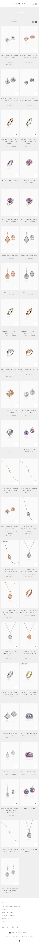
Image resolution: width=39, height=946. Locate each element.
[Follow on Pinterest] (8, 927)
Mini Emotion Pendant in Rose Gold (10, 572)
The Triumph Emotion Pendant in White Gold (29, 572)
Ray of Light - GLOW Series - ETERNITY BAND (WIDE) (10, 331)
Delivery (4, 909)
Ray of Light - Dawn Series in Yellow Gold (29, 694)
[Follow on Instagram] (3, 927)
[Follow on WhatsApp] (13, 927)
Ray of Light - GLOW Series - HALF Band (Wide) (10, 142)
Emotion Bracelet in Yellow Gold (10, 489)
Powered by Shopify (26, 937)
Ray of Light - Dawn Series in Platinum (10, 693)
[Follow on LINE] (18, 927)
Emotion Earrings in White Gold (10, 889)
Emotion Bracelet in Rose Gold (29, 489)
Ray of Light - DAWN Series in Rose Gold (29, 612)
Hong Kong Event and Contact (11, 906)
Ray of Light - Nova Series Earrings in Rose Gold (29, 58)
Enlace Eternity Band (10, 450)
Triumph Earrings (10, 256)
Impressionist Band (10, 180)
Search (4, 921)
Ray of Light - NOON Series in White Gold (10, 372)
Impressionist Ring (10, 219)
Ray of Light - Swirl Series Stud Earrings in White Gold (10, 59)
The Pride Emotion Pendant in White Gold (10, 654)
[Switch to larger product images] (33, 22)
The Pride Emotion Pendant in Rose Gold (29, 654)
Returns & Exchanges (8, 912)
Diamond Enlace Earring (29, 412)
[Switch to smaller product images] (36, 22)
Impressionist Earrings (29, 450)
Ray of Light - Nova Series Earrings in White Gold (10, 101)
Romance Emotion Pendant (29, 850)
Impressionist (29, 809)
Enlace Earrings (10, 772)
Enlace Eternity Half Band (10, 412)
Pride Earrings (10, 293)
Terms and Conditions (8, 915)
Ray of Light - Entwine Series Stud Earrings (29, 101)
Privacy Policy (6, 918)
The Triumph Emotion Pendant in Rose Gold (10, 613)
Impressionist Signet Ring (29, 181)
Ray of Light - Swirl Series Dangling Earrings (10, 811)
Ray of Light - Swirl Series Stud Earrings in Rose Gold (10, 530)
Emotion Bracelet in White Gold (10, 850)
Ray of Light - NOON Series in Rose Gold (29, 371)
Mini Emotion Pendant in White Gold (29, 529)
